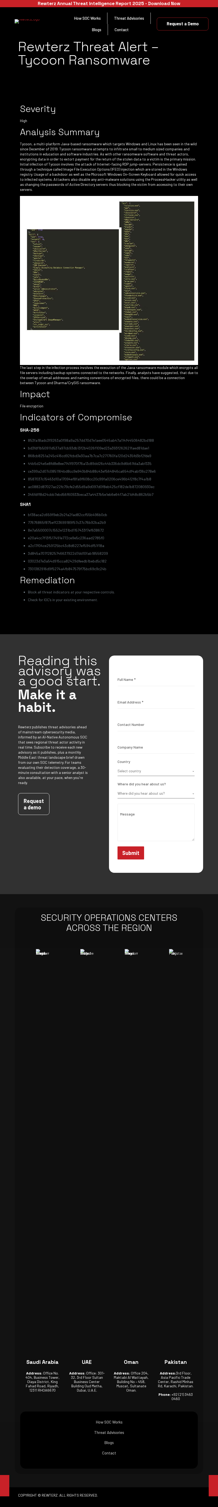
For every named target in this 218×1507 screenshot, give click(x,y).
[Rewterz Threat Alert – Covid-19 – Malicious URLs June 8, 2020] (213, 1485)
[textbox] (155, 770)
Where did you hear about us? (142, 784)
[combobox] (156, 771)
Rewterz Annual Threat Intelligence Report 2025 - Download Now (109, 3)
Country (124, 761)
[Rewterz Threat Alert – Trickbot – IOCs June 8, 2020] (4, 1485)
